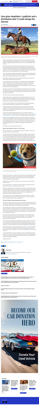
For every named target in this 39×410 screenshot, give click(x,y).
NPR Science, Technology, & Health (9, 242)
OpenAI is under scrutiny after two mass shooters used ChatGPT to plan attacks (14, 383)
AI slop (13, 184)
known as (26, 226)
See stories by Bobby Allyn (11, 253)
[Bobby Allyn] (3, 251)
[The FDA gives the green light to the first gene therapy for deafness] (24, 382)
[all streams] (37, 5)
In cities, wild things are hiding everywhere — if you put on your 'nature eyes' (32, 383)
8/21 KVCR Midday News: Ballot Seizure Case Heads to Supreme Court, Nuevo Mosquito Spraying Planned (17, 289)
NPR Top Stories (19, 242)
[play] (2, 4)
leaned (15, 120)
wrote (13, 175)
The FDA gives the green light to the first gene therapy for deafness (24, 387)
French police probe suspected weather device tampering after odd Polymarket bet (5, 388)
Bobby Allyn (6, 24)
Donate (35, 1)
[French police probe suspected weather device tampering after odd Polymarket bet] (6, 382)
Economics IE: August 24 (5, 285)
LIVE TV (28, 1)
